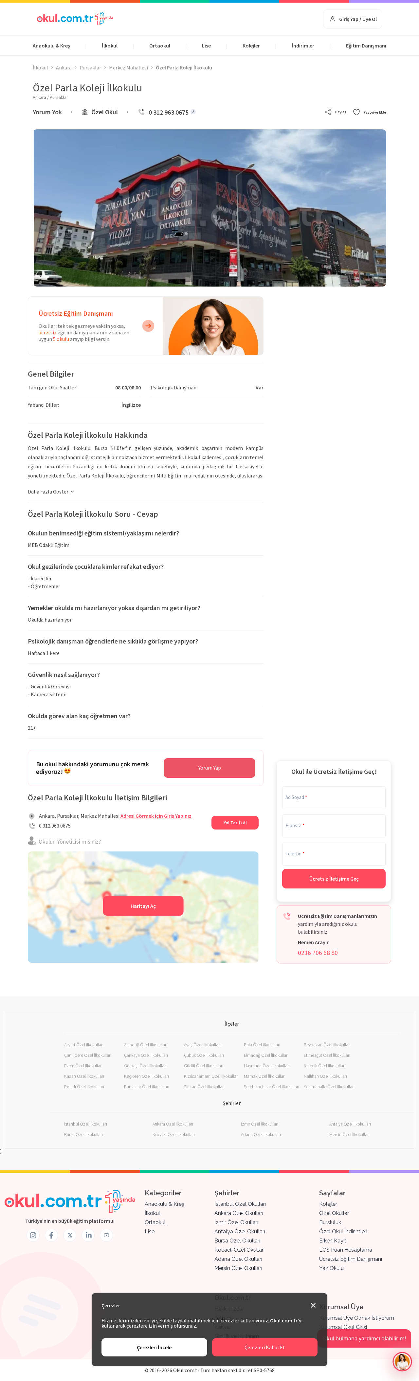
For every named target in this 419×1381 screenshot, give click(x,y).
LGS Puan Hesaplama (345, 1250)
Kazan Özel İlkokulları (84, 1076)
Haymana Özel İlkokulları (267, 1066)
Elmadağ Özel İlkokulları (266, 1055)
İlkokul (110, 45)
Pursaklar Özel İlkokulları (146, 1087)
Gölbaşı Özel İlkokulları (145, 1066)
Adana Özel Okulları (238, 1259)
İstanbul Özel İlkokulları (85, 1124)
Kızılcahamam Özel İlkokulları (211, 1076)
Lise (206, 45)
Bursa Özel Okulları (237, 1241)
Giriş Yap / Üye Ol (358, 19)
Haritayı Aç (143, 906)
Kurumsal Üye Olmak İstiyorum (356, 1318)
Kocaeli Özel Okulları (239, 1250)
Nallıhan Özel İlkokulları (325, 1076)
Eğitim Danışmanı (366, 45)
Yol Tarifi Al (235, 823)
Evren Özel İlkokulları (83, 1066)
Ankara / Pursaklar (50, 97)
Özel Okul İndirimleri (343, 1231)
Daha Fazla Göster (48, 491)
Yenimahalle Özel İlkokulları (329, 1087)
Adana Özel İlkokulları (261, 1134)
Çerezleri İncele (154, 1347)
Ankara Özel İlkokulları (173, 1124)
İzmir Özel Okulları (236, 1222)
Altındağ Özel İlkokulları (145, 1045)
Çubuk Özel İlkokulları (204, 1055)
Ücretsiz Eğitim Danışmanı (350, 1259)
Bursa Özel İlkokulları (83, 1134)
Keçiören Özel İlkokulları (146, 1076)
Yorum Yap (209, 767)
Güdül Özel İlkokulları (203, 1066)
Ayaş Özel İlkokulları (202, 1045)
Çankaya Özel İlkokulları (146, 1055)
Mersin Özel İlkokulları (349, 1134)
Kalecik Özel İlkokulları (324, 1066)
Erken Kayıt (332, 1241)
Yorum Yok (47, 112)
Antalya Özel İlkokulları (350, 1124)
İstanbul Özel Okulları (240, 1204)
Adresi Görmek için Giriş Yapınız (155, 815)
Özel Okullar (334, 1213)
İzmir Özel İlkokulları (259, 1124)
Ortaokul (159, 45)
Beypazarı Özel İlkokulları (327, 1045)
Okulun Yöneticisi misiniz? (70, 841)
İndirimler (303, 45)
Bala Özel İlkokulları (262, 1045)
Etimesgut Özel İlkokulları (327, 1055)
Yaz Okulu (331, 1268)
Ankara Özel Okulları (238, 1213)
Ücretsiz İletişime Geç (334, 878)
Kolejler (251, 45)
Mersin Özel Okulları (238, 1268)
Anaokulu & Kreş (51, 45)
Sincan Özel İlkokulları (204, 1087)
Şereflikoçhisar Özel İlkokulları (271, 1087)
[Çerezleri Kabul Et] (313, 1306)
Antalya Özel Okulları (239, 1231)
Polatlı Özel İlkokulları (84, 1087)
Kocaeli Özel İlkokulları (174, 1134)
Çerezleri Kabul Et (265, 1347)
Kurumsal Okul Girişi (343, 1327)
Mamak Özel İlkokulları (264, 1076)
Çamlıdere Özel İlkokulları (87, 1055)
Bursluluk (330, 1222)
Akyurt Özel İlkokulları (83, 1045)
